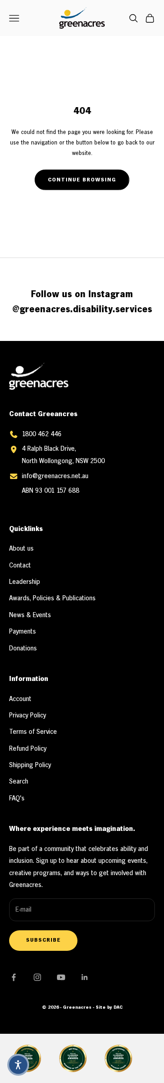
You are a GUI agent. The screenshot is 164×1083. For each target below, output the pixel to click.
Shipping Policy (30, 765)
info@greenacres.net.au (55, 476)
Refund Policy (27, 749)
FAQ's (17, 798)
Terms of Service (33, 732)
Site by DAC (109, 1008)
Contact (20, 565)
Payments (22, 632)
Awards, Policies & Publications (52, 598)
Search (18, 782)
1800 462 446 (42, 434)
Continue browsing (82, 179)
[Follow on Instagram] (37, 977)
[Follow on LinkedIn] (84, 977)
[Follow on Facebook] (13, 977)
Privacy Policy (27, 715)
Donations (23, 648)
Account (20, 699)
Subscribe (43, 940)
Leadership (24, 582)
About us (21, 549)
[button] (18, 1065)
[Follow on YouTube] (61, 977)
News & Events (30, 615)
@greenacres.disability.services (82, 309)
